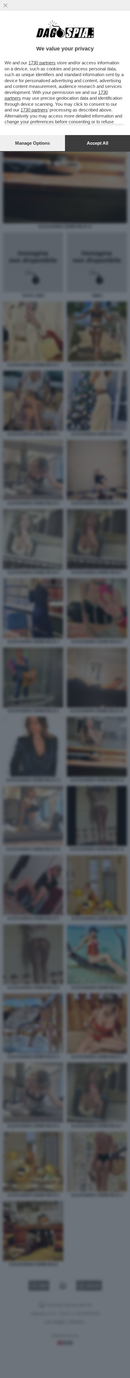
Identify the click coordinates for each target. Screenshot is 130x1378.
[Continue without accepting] (5, 5)
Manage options (32, 143)
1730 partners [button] (42, 62)
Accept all (97, 143)
